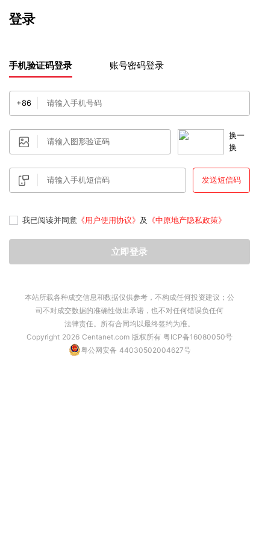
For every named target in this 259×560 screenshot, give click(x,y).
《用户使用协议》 (108, 220)
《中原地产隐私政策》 (187, 220)
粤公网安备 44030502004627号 (136, 350)
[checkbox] (13, 221)
